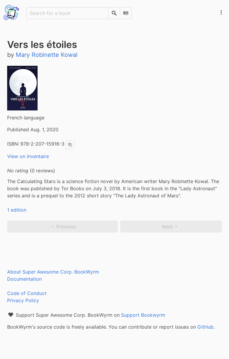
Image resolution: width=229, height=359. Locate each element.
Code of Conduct (27, 293)
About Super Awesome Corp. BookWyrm (53, 272)
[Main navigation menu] (221, 12)
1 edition (16, 210)
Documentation (24, 279)
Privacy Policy (23, 300)
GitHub (205, 327)
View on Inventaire (28, 156)
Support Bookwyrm (143, 315)
